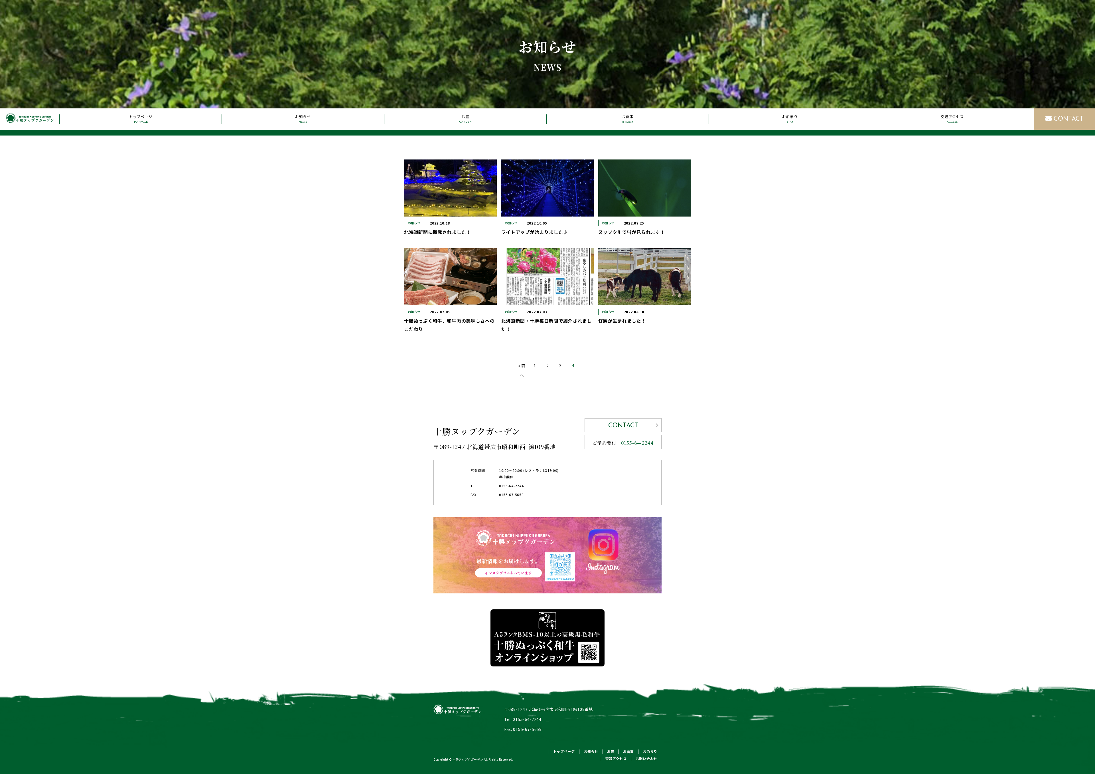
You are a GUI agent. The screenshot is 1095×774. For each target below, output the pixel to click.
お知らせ (303, 119)
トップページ (140, 119)
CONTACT (1068, 119)
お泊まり (790, 119)
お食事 (627, 118)
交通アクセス (952, 119)
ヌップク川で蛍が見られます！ (631, 232)
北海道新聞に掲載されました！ (437, 232)
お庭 (465, 119)
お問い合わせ (646, 758)
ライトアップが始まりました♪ (534, 232)
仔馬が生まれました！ (622, 320)
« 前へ (522, 370)
